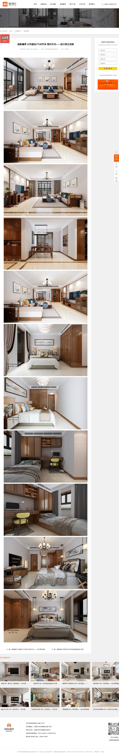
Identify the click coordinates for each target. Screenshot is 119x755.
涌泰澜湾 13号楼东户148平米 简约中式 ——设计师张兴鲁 (28, 649)
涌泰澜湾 (26, 31)
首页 (10, 31)
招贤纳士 (5, 41)
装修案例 (17, 31)
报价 (116, 181)
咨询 (116, 159)
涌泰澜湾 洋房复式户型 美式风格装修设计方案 (70, 649)
